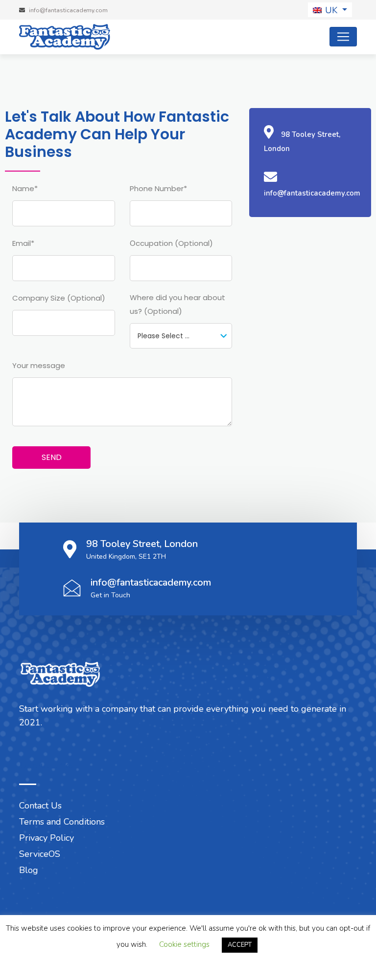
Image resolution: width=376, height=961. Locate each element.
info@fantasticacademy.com (151, 582)
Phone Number (158, 188)
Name (25, 188)
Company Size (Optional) (58, 298)
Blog (28, 870)
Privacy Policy (46, 838)
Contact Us (40, 805)
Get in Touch (110, 595)
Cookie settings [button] (184, 944)
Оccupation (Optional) (171, 243)
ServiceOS (39, 854)
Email (23, 243)
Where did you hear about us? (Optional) (177, 304)
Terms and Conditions (62, 822)
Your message (38, 365)
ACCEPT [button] (240, 944)
